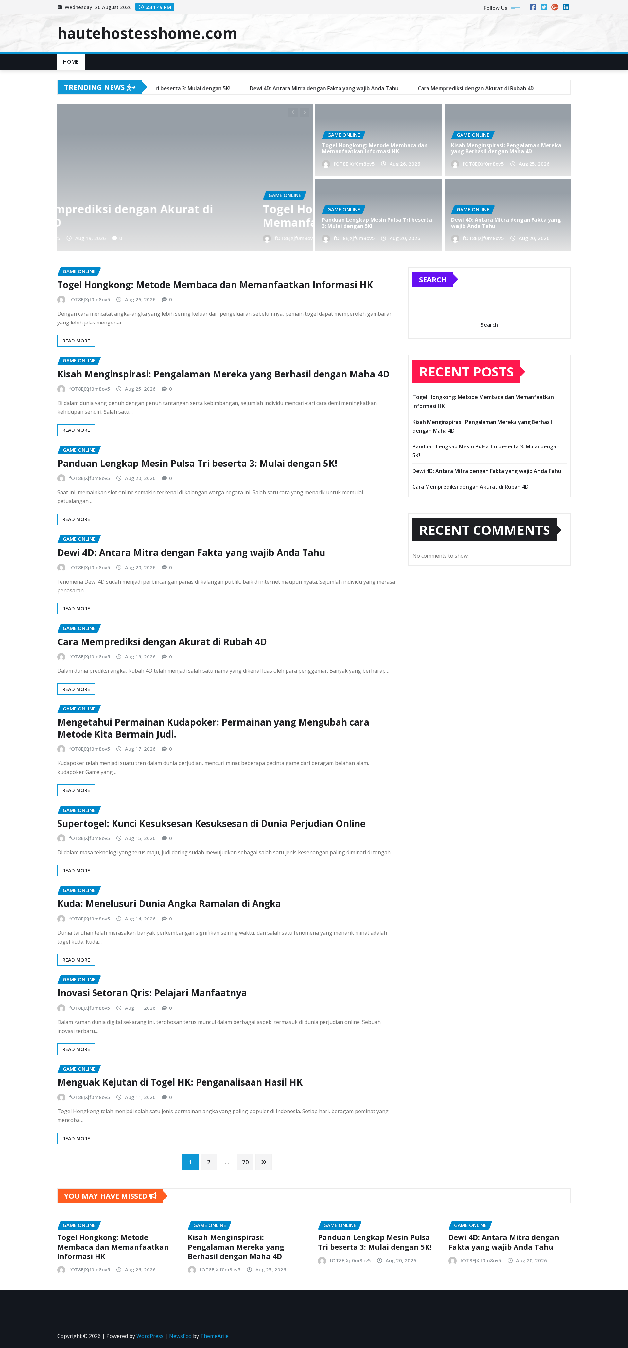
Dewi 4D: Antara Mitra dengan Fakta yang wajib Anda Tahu (506, 223)
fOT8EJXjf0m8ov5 (96, 238)
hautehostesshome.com (147, 33)
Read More (76, 340)
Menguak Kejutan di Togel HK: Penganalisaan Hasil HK (180, 1082)
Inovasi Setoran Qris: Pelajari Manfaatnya (152, 993)
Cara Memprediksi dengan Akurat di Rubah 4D (162, 642)
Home (71, 61)
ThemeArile (214, 1335)
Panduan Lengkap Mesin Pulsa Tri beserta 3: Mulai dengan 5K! (377, 223)
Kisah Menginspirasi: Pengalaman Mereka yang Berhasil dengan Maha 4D (506, 148)
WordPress (150, 1335)
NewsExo (180, 1335)
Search (433, 279)
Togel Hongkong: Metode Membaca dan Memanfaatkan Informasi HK (176, 215)
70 (245, 1162)
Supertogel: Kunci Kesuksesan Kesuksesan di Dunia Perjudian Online (211, 823)
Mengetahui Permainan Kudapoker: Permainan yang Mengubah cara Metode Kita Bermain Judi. (213, 728)
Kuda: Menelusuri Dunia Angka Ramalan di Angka (169, 903)
